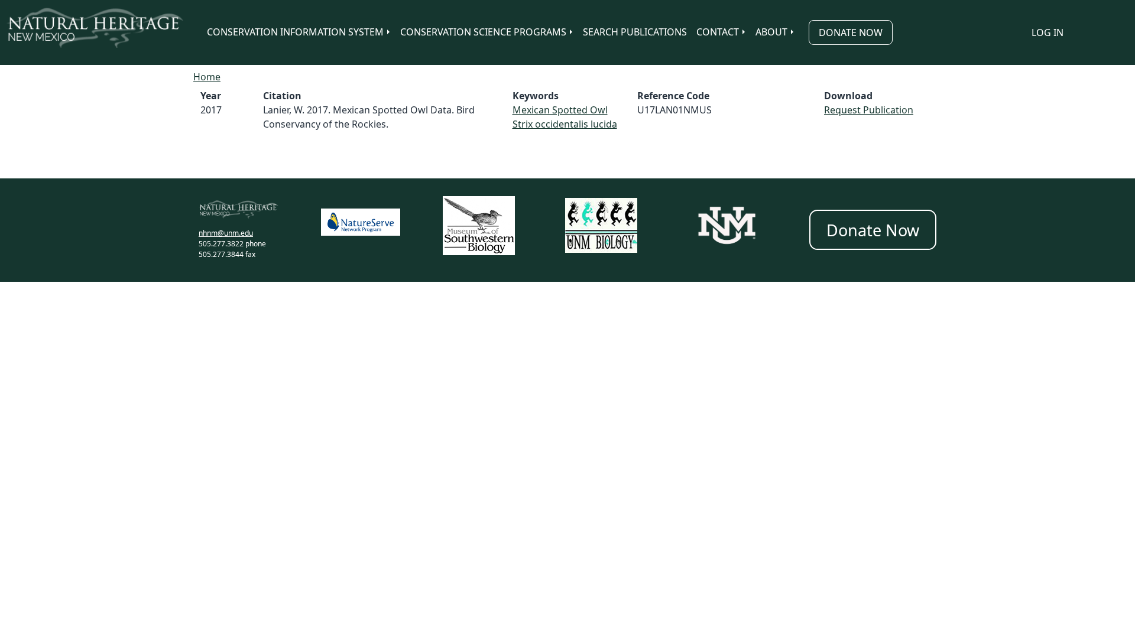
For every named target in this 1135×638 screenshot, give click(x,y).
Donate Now (851, 32)
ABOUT (771, 31)
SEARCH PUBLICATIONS (635, 31)
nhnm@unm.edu (226, 233)
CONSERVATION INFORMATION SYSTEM (295, 31)
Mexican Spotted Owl (560, 109)
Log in (1047, 32)
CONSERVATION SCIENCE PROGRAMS (483, 31)
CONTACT (717, 31)
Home (206, 76)
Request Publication (868, 109)
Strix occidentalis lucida (565, 124)
